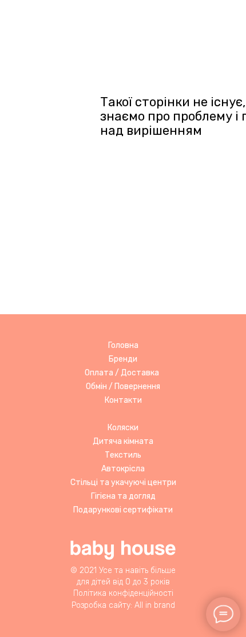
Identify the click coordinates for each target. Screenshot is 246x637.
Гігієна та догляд (123, 496)
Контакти (123, 400)
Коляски (123, 427)
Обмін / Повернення (123, 386)
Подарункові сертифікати (123, 510)
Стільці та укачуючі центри (123, 482)
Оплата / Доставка (122, 373)
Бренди (123, 359)
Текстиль (123, 455)
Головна (123, 345)
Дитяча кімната (123, 441)
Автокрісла (123, 469)
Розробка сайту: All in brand (123, 605)
